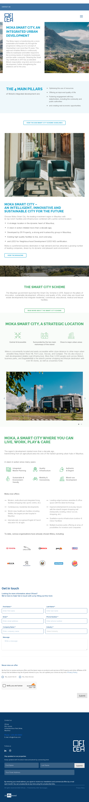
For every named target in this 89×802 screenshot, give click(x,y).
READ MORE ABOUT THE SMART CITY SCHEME (44, 310)
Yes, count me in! (10, 677)
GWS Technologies (41, 788)
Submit (82, 695)
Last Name (50, 607)
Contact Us (6, 7)
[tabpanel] (44, 396)
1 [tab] (78, 424)
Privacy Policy (72, 672)
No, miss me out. (28, 677)
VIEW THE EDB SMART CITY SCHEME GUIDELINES (44, 123)
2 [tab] (81, 424)
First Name (6, 607)
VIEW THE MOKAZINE (15, 255)
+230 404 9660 (13, 735)
